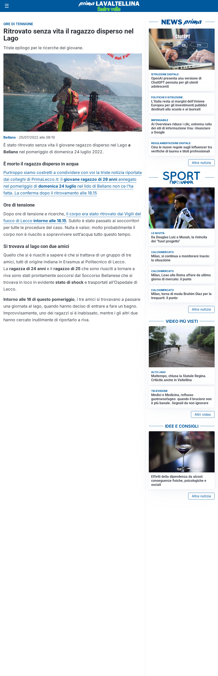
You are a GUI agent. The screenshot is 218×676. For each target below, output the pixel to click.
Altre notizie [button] (201, 163)
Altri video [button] (203, 414)
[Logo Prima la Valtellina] (109, 6)
